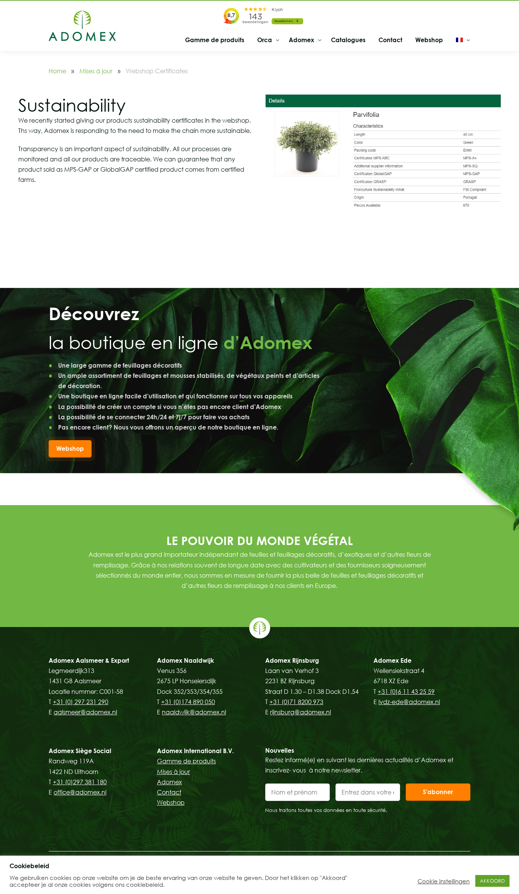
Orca (264, 40)
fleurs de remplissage (237, 585)
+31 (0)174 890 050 (188, 702)
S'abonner (438, 792)
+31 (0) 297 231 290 (80, 702)
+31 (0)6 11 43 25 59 (406, 691)
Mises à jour (95, 71)
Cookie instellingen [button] (444, 881)
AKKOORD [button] (492, 881)
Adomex (301, 40)
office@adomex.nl (80, 792)
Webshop (429, 40)
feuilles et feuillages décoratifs (292, 554)
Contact (390, 40)
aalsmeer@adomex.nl (85, 712)
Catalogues (348, 40)
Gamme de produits (214, 40)
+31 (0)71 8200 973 (296, 702)
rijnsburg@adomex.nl (300, 712)
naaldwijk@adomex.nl (194, 712)
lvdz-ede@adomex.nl (409, 702)
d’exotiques (355, 554)
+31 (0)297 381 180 (80, 782)
